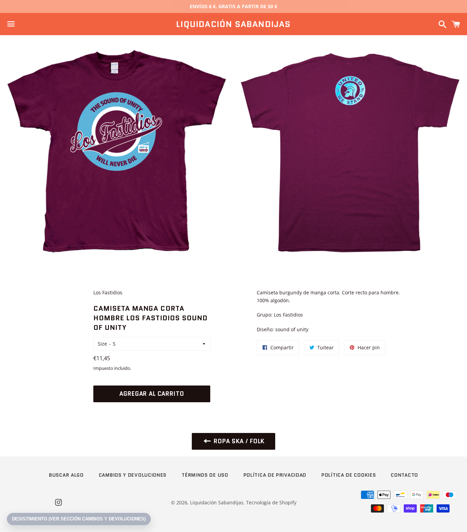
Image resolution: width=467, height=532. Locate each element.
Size (102, 343)
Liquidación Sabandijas (233, 24)
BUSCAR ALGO (66, 475)
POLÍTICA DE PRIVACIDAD (274, 475)
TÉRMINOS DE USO (205, 475)
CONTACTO (404, 475)
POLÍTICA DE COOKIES (348, 475)
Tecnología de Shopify (271, 502)
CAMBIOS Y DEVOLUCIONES (132, 475)
